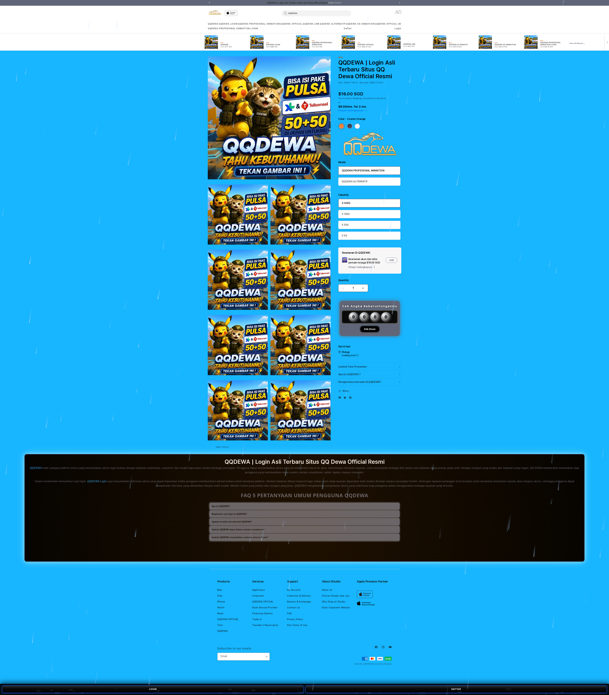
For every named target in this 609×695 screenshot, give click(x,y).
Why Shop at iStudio (333, 601)
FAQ (289, 613)
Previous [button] (209, 2)
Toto (220, 625)
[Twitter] (346, 398)
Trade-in (257, 619)
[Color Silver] (357, 126)
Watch (221, 607)
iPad (219, 596)
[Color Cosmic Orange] (341, 126)
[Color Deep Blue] (349, 126)
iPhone (221, 601)
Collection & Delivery (299, 596)
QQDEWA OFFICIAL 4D (388, 24)
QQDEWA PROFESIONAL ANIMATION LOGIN (233, 28)
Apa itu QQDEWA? (221, 506)
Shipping (357, 98)
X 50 (344, 235)
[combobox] (316, 13)
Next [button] (399, 2)
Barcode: (364, 83)
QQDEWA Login (97, 481)
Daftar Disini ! (335, 3)
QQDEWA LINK (311, 24)
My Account (294, 590)
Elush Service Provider (264, 607)
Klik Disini (369, 329)
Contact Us (293, 607)
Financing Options (262, 613)
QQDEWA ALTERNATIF (332, 24)
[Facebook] (340, 398)
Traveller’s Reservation (265, 625)
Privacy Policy (295, 619)
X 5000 (346, 203)
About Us (327, 590)
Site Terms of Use (297, 625)
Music (220, 613)
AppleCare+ (258, 590)
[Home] (215, 12)
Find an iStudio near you (335, 596)
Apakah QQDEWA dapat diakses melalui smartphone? (238, 529)
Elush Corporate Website (336, 607)
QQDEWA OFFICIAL (291, 24)
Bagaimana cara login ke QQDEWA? (229, 514)
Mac (219, 590)
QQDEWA (213, 24)
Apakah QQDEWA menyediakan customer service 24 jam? (240, 537)
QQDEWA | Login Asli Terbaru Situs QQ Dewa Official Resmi (304, 3)
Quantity (343, 280)
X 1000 (346, 214)
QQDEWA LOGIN (228, 24)
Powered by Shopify (382, 664)
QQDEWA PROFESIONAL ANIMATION (259, 24)
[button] (213, 24)
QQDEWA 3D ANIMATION (360, 24)
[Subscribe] (266, 657)
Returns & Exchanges (299, 601)
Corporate (258, 596)
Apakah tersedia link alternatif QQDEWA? (232, 522)
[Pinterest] (351, 398)
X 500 (345, 224)
